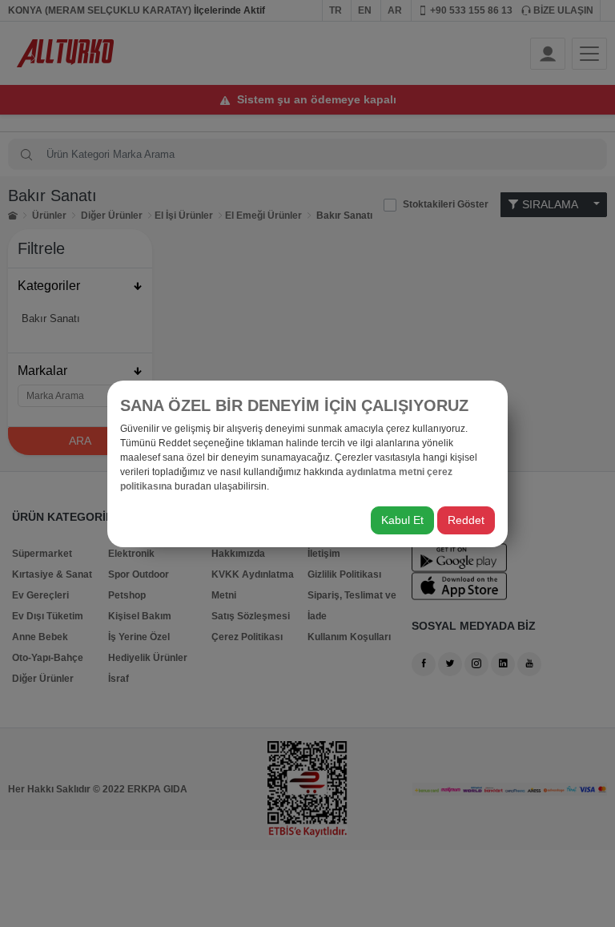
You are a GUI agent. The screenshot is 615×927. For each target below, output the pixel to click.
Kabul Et (402, 520)
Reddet (466, 520)
